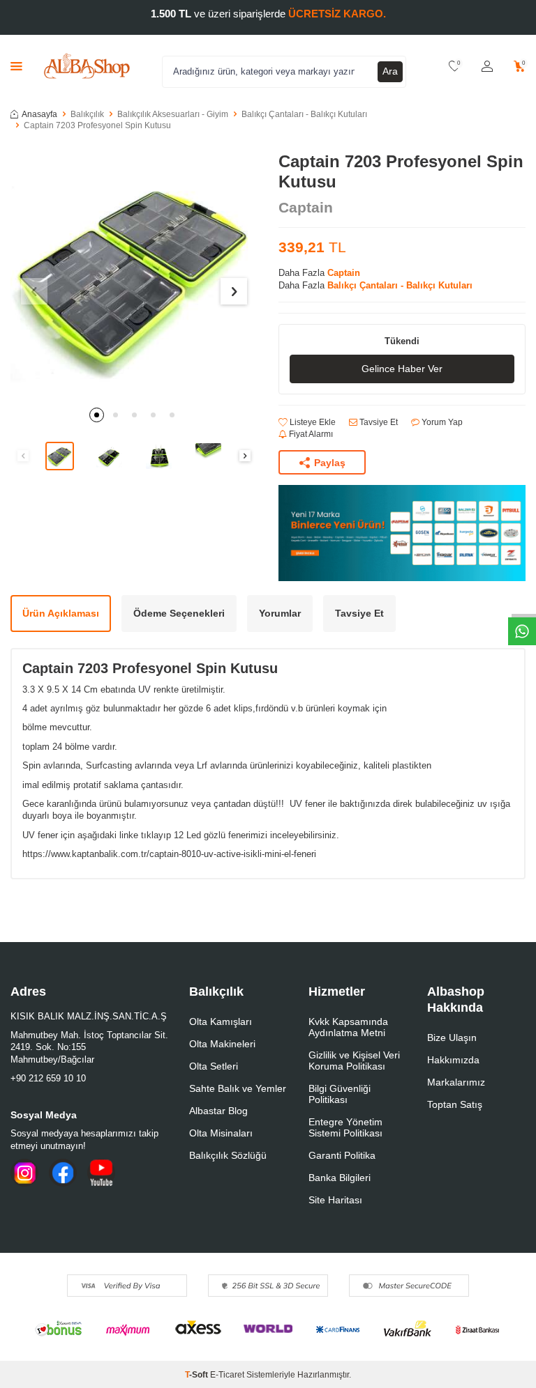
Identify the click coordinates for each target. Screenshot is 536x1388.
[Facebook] (63, 1173)
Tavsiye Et (377, 422)
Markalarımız (456, 1082)
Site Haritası (335, 1199)
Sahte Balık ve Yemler (237, 1088)
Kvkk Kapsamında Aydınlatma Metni (348, 1027)
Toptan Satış (454, 1104)
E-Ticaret (227, 1375)
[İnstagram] (24, 1173)
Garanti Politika (341, 1155)
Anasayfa (39, 114)
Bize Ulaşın (452, 1037)
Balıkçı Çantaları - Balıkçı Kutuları (304, 114)
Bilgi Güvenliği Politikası (339, 1094)
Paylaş (329, 462)
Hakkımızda (453, 1059)
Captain (305, 207)
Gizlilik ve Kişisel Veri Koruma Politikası (354, 1060)
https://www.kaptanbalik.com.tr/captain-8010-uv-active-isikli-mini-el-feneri (169, 854)
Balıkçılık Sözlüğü (228, 1155)
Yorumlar (280, 613)
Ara (390, 71)
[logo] (87, 66)
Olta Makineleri (222, 1043)
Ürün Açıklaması (60, 613)
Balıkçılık (87, 114)
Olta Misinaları (221, 1133)
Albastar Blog (218, 1110)
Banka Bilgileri (339, 1177)
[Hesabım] (487, 66)
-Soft (197, 1375)
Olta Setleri (213, 1066)
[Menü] (16, 65)
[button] (96, 414)
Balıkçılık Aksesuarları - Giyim (172, 114)
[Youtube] (101, 1173)
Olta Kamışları (220, 1021)
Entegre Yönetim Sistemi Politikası (345, 1127)
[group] (134, 275)
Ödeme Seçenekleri (179, 613)
